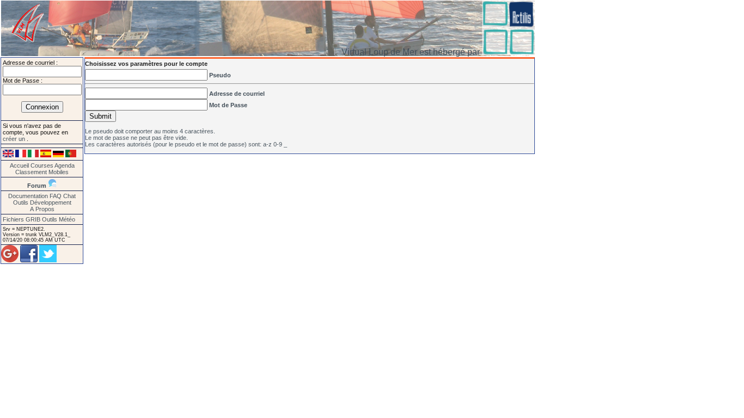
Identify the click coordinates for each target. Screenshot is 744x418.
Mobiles (58, 172)
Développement (50, 202)
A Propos (42, 209)
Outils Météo (58, 219)
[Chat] (52, 185)
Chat (69, 196)
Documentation (28, 196)
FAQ (56, 196)
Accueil (19, 165)
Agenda (64, 165)
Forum (36, 185)
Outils (20, 202)
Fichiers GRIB (21, 219)
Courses (42, 165)
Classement (31, 172)
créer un (15, 139)
